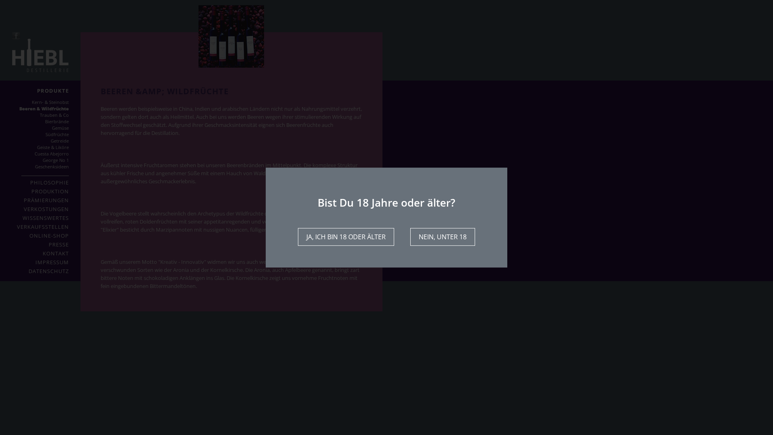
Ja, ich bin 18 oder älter (346, 236)
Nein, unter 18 (443, 236)
